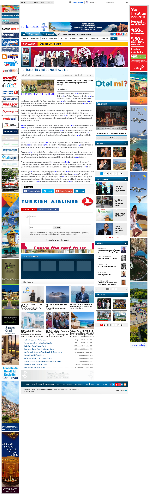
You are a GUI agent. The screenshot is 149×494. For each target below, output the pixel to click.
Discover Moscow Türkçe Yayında (34, 367)
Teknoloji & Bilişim (67, 384)
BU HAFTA (112, 238)
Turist (23, 125)
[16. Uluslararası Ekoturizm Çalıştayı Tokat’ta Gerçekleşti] (119, 303)
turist (76, 94)
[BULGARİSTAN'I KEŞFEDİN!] (103, 316)
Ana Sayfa (24, 2)
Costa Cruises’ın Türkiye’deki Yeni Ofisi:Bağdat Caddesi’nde (31, 307)
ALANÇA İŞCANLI (107, 266)
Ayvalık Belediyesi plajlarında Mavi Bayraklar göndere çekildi (42, 361)
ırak (63, 96)
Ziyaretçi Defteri (49, 384)
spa (52, 162)
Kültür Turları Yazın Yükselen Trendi (35, 346)
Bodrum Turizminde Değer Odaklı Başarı (119, 229)
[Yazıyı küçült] (86, 75)
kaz (63, 177)
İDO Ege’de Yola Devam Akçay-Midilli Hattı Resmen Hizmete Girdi (57, 333)
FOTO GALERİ (101, 143)
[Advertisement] (74, 13)
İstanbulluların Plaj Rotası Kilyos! (34, 355)
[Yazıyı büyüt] (91, 75)
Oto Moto (105, 384)
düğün (77, 157)
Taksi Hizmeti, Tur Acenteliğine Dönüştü (76, 34)
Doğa (92, 384)
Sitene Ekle (49, 2)
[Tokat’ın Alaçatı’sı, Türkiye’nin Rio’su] (119, 316)
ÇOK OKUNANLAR (102, 179)
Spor (98, 384)
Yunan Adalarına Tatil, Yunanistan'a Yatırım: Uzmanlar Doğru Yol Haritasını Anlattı (32, 333)
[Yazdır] (81, 75)
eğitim (45, 145)
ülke (55, 172)
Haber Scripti (120, 390)
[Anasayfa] (24, 34)
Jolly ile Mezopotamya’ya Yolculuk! (35, 340)
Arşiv (42, 2)
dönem (31, 152)
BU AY (105, 238)
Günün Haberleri (33, 2)
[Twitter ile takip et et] (114, 34)
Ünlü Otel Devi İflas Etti (51, 43)
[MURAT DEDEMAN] (103, 164)
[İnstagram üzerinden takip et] (120, 34)
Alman (73, 125)
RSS (58, 384)
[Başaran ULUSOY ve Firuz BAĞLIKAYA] (103, 152)
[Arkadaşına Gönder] (79, 75)
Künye (33, 384)
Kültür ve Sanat (79, 384)
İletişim (40, 384)
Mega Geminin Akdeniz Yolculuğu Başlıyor (57, 307)
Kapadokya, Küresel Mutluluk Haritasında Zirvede (39, 349)
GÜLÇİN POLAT (107, 257)
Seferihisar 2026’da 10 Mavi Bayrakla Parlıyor (38, 358)
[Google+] (29, 75)
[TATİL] (119, 164)
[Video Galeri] (48, 34)
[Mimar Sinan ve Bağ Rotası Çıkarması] (103, 303)
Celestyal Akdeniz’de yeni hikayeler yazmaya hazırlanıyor (81, 306)
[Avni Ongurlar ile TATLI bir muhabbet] (119, 152)
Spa (87, 384)
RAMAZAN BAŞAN (104, 249)
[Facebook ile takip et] (111, 34)
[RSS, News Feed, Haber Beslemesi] (126, 34)
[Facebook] (23, 75)
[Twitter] (26, 75)
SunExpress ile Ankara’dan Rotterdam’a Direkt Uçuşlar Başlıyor (43, 352)
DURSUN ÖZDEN (109, 282)
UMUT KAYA (106, 274)
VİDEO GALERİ (101, 295)
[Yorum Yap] (76, 75)
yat (89, 101)
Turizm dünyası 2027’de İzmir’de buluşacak (120, 215)
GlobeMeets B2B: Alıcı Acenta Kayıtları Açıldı (120, 189)
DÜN (118, 238)
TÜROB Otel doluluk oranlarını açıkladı (112, 133)
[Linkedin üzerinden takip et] (123, 34)
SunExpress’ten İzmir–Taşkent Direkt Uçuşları (38, 343)
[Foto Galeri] (34, 34)
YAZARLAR (100, 243)
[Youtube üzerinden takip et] (117, 34)
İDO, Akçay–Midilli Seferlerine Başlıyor (36, 364)
